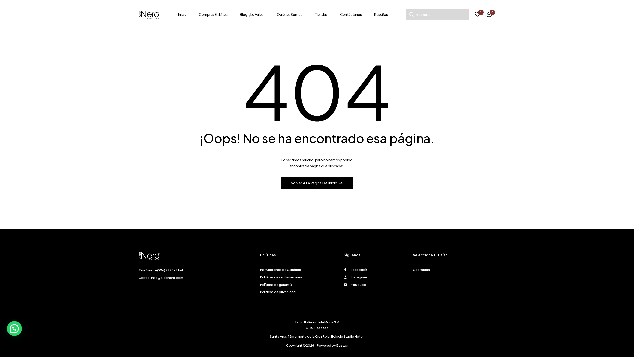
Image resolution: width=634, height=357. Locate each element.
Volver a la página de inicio (314, 182)
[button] (489, 15)
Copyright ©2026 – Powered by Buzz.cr (317, 345)
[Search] (410, 14)
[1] (477, 15)
